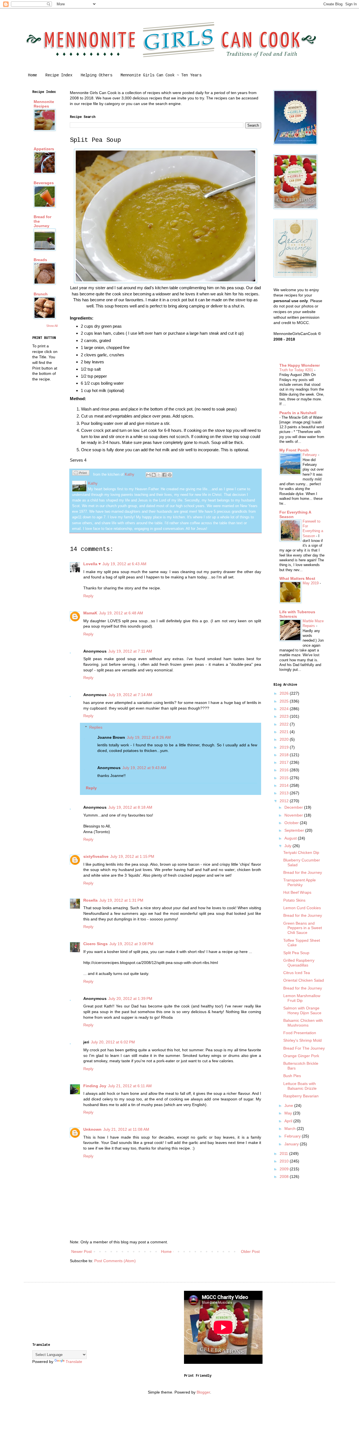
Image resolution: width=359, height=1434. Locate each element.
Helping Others (96, 75)
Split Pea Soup (296, 952)
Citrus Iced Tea (296, 972)
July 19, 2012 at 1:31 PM (121, 900)
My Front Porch (294, 450)
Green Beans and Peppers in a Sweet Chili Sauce (302, 928)
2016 (285, 770)
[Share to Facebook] (164, 475)
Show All (51, 325)
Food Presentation (299, 1033)
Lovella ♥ (92, 564)
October (292, 822)
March (290, 1128)
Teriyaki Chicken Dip (301, 852)
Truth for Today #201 (296, 370)
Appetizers (44, 149)
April (288, 1121)
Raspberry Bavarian (301, 1096)
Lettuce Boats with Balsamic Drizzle (300, 1086)
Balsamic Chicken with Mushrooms (303, 1022)
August (291, 838)
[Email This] (148, 475)
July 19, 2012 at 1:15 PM (132, 856)
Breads (40, 259)
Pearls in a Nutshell (297, 413)
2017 (285, 762)
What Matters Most (297, 578)
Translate (74, 1361)
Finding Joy (94, 1086)
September (294, 830)
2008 (285, 1176)
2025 (285, 701)
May (288, 1113)
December (294, 807)
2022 (285, 724)
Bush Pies (292, 1075)
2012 (285, 801)
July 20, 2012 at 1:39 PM (130, 998)
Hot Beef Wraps (297, 892)
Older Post (250, 1251)
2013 (285, 793)
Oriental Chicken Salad (303, 980)
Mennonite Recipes (44, 103)
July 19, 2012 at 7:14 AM (130, 694)
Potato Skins (294, 900)
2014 (285, 785)
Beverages (44, 183)
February (310, 455)
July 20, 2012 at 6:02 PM (113, 1042)
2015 (285, 778)
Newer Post (81, 1251)
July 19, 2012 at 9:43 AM (144, 767)
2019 (285, 747)
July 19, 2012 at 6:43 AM (124, 564)
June (289, 1105)
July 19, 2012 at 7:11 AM (130, 651)
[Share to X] (159, 475)
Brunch (41, 294)
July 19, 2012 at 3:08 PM (131, 943)
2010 (285, 1161)
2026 (285, 693)
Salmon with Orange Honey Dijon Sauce (302, 1010)
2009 (285, 1169)
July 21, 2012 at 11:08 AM (126, 1129)
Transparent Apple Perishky (299, 882)
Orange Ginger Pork (301, 1056)
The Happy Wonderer (299, 365)
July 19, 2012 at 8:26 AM (149, 737)
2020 (285, 739)
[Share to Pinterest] (169, 475)
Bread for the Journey (302, 872)
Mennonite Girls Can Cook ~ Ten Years (161, 75)
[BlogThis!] (154, 475)
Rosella (90, 900)
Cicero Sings (95, 943)
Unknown (92, 1129)
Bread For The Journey (304, 1048)
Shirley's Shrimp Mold (302, 1040)
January (292, 1144)
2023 (285, 716)
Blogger (203, 1392)
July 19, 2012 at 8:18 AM (130, 807)
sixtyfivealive (96, 856)
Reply (88, 596)
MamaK (90, 613)
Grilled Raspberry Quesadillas (298, 962)
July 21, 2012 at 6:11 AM (130, 1086)
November (294, 815)
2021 (285, 731)
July (288, 845)
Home (32, 75)
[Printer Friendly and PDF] (80, 473)
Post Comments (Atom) (115, 1261)
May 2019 (311, 583)
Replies (95, 727)
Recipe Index (58, 75)
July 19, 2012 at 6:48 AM (121, 613)
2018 (285, 755)
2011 (284, 1153)
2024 (285, 708)
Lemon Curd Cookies (302, 908)
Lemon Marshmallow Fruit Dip (301, 998)
